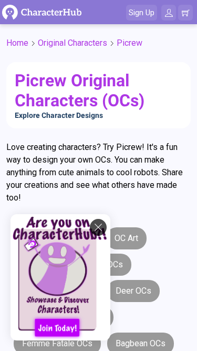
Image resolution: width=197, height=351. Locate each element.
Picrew (129, 43)
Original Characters (72, 43)
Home (17, 43)
